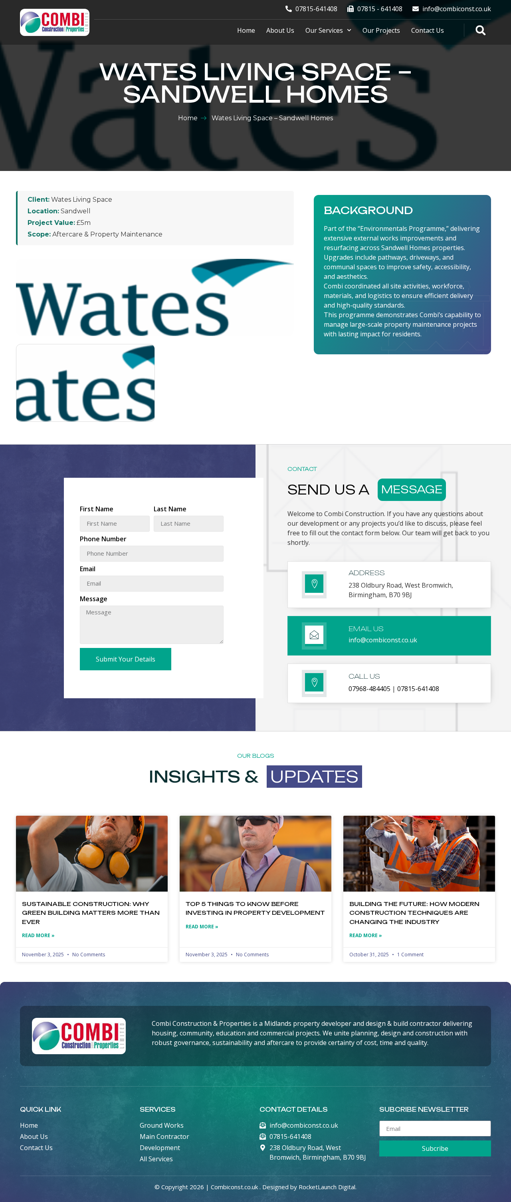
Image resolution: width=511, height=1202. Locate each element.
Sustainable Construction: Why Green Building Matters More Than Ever (91, 912)
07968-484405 (369, 688)
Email (87, 569)
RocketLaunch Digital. (328, 1187)
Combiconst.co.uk (234, 1187)
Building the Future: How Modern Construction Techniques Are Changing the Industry (414, 912)
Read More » (38, 935)
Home (246, 30)
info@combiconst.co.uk (383, 640)
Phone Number (103, 539)
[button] (480, 30)
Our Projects (381, 30)
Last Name (170, 509)
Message (93, 599)
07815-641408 (418, 688)
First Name (96, 509)
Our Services (324, 30)
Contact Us (427, 30)
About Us (280, 30)
